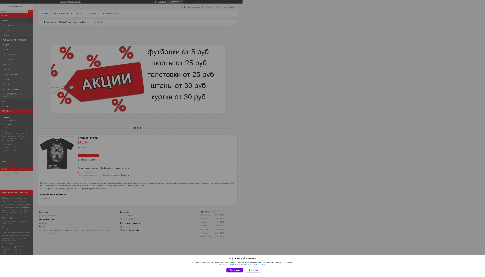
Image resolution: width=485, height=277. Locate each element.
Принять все (235, 270)
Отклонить (253, 270)
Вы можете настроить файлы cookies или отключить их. (241, 265)
